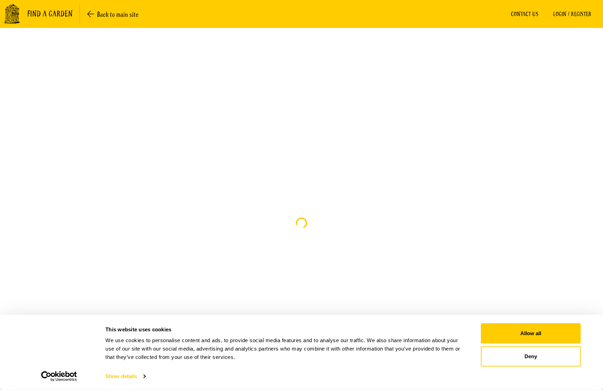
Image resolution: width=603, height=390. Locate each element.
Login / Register (572, 13)
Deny (530, 356)
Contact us (524, 13)
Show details (121, 376)
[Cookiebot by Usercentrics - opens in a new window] (59, 376)
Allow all (530, 333)
